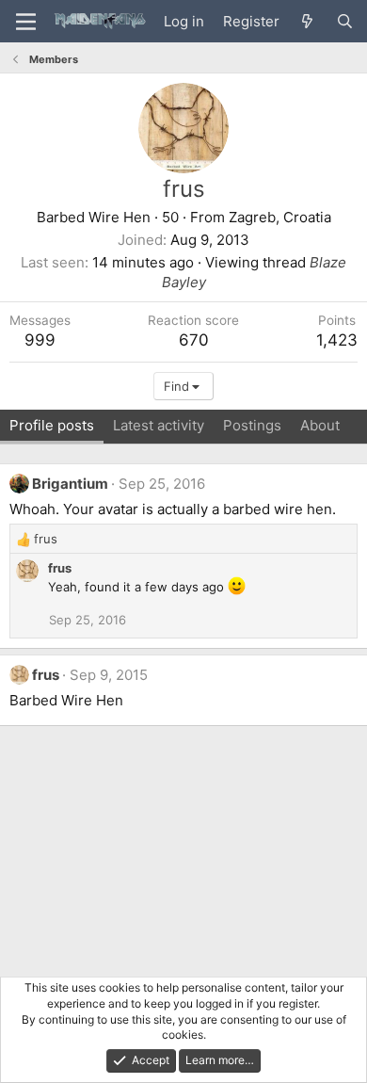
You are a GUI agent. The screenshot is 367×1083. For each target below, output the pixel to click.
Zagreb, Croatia (280, 217)
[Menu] (26, 21)
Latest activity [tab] (158, 425)
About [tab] (320, 425)
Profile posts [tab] (51, 425)
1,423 (337, 340)
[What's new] (307, 21)
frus (60, 567)
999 (40, 340)
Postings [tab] (252, 425)
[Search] (345, 21)
